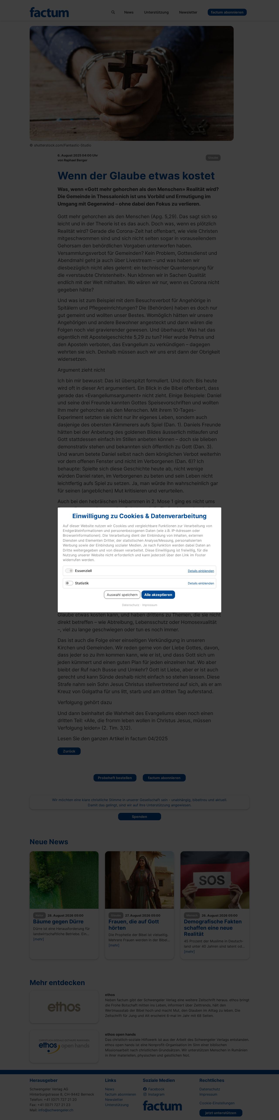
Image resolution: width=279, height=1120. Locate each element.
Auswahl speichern (122, 595)
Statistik (82, 583)
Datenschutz (130, 605)
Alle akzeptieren (158, 595)
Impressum (149, 605)
